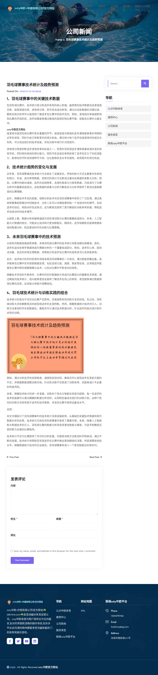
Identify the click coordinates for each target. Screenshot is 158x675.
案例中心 (102, 8)
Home (58, 40)
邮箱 (59, 519)
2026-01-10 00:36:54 (30, 91)
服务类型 (126, 8)
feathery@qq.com (120, 627)
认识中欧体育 (87, 8)
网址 (13, 535)
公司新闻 (114, 8)
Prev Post (14, 457)
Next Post (94, 457)
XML (83, 611)
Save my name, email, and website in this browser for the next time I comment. (55, 551)
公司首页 (73, 8)
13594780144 (117, 616)
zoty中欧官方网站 (48, 667)
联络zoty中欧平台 (142, 8)
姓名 (14, 519)
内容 (13, 486)
